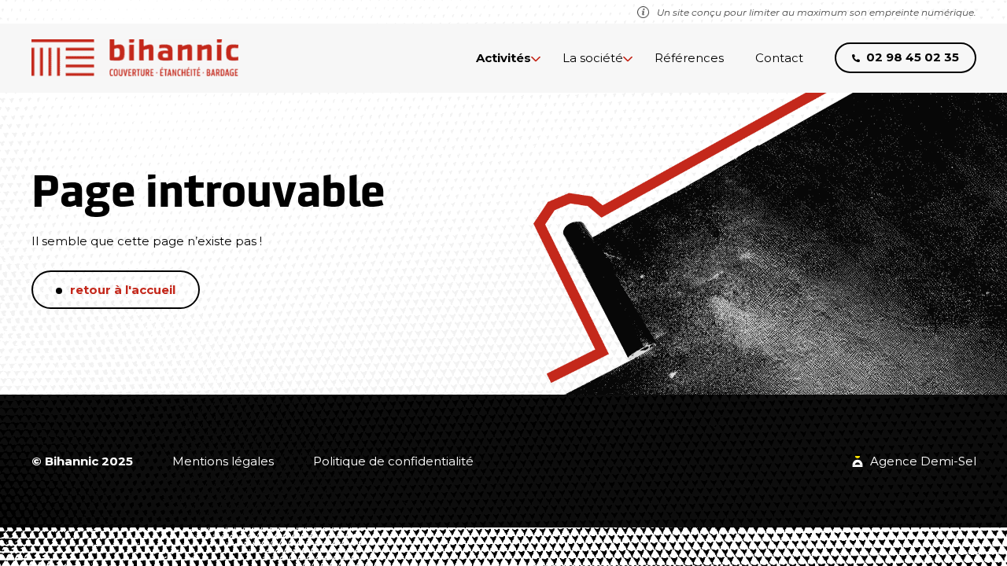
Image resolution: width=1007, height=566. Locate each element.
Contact (779, 57)
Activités (503, 57)
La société (593, 57)
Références (689, 57)
